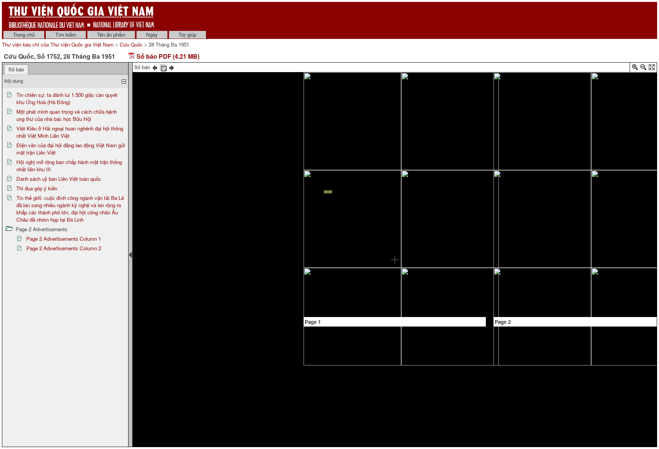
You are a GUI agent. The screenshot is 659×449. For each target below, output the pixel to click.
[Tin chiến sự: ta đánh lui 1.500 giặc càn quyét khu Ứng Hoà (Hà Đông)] (366, 119)
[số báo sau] (171, 67)
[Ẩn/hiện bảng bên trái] (130, 255)
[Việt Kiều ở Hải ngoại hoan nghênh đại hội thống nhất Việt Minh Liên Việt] (351, 252)
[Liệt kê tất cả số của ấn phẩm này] (163, 67)
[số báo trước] (154, 67)
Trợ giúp (187, 34)
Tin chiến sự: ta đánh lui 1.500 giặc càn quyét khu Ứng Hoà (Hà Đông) (66, 98)
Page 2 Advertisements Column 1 (63, 238)
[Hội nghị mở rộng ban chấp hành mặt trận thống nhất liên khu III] (436, 239)
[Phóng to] (635, 68)
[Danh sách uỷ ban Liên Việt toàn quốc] (436, 288)
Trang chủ (24, 34)
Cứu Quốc (131, 44)
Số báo (16, 69)
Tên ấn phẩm (111, 34)
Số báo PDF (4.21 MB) (167, 56)
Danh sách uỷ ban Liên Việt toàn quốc (58, 178)
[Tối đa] (651, 68)
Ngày (152, 34)
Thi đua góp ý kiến (36, 188)
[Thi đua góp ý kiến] (526, 92)
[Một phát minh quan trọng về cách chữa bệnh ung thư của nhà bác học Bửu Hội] (323, 197)
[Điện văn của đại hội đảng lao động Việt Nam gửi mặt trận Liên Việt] (449, 121)
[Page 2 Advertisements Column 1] (531, 294)
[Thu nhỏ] (643, 68)
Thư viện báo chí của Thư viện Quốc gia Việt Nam (58, 44)
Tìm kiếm (65, 34)
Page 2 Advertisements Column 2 (63, 248)
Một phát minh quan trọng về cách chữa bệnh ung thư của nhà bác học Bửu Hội (66, 115)
